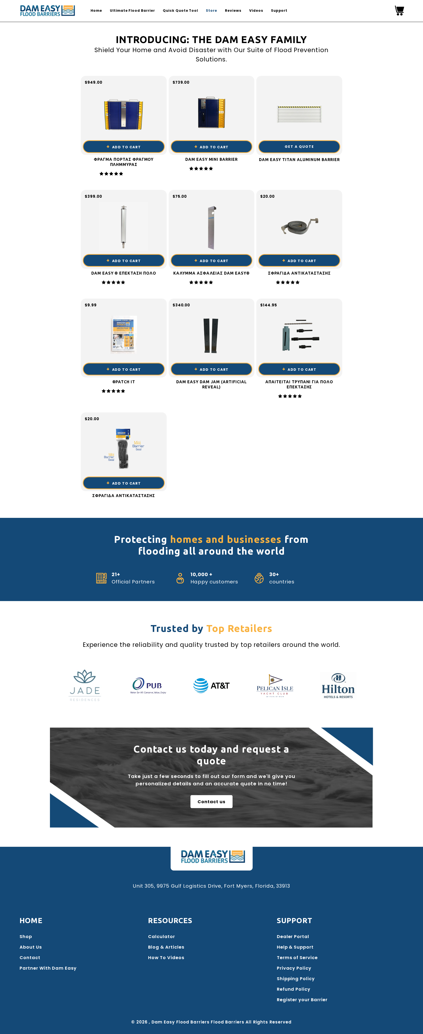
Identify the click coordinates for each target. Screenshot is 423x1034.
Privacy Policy (294, 968)
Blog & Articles (166, 947)
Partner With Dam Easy (48, 968)
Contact (30, 957)
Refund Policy (293, 989)
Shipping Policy (296, 979)
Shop (26, 936)
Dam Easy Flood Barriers (181, 1022)
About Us (31, 947)
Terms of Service (297, 957)
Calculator (161, 936)
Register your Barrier (302, 1000)
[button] (112, 173)
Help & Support (295, 947)
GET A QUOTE (299, 146)
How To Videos (166, 957)
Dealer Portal (293, 936)
